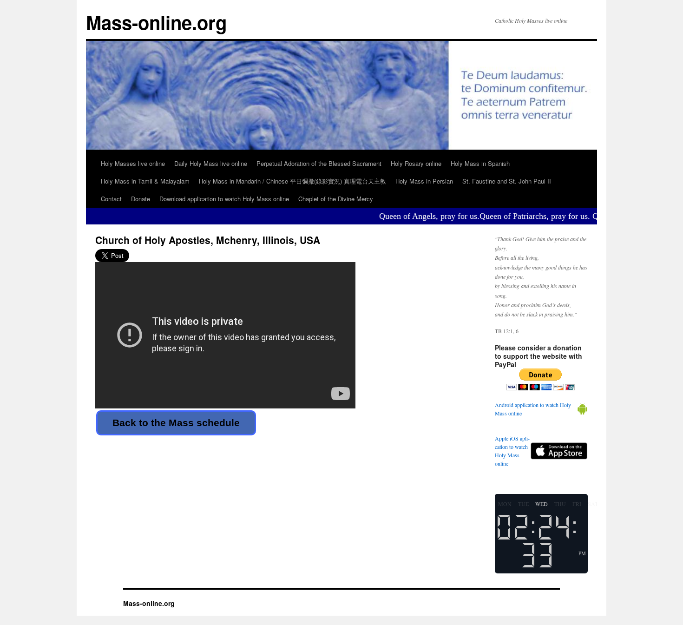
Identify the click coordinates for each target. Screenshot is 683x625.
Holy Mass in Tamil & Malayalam (145, 181)
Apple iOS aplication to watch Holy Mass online (512, 450)
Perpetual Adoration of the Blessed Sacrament (318, 163)
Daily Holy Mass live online (210, 163)
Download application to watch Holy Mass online (224, 198)
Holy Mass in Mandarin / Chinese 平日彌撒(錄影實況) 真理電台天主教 (292, 181)
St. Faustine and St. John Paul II (506, 181)
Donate (140, 198)
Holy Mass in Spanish (480, 163)
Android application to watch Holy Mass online (533, 409)
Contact (111, 198)
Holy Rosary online (416, 163)
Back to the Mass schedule (176, 422)
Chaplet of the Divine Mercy (335, 198)
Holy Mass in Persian (424, 181)
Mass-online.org (156, 22)
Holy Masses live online (133, 163)
